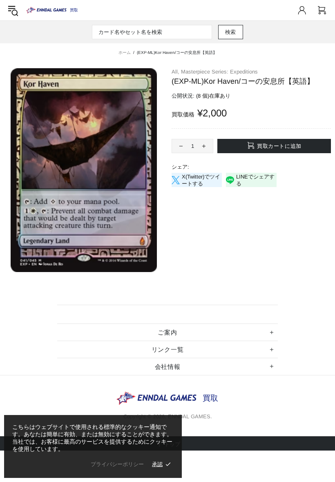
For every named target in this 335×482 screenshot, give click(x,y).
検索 (230, 32)
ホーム (124, 52)
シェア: (180, 167)
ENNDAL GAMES (74, 10)
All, (175, 72)
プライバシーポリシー (117, 464)
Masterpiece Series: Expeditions (219, 72)
